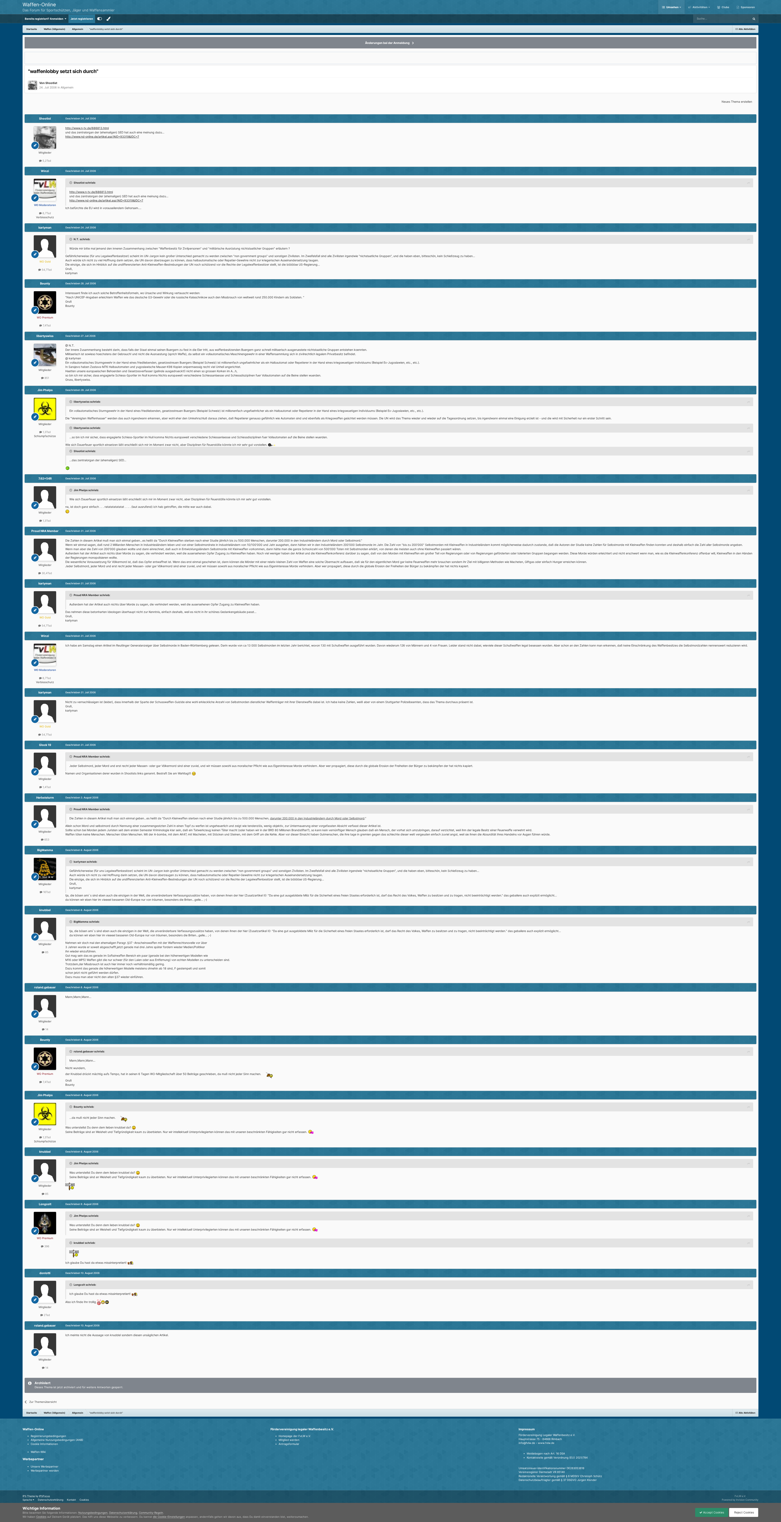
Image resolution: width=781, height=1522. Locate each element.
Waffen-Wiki (38, 1451)
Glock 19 (45, 745)
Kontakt (71, 1499)
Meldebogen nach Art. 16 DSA (546, 1453)
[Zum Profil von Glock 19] (45, 764)
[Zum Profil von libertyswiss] (45, 355)
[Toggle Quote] (71, 182)
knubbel (45, 910)
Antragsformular (289, 1444)
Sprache (28, 1499)
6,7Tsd (46, 213)
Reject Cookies (743, 1512)
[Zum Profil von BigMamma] (45, 869)
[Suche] (754, 18)
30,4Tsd (46, 573)
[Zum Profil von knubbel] (45, 929)
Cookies (84, 1499)
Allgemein (67, 87)
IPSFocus (44, 1496)
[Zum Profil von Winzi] (45, 190)
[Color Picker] (108, 18)
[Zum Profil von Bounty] (45, 302)
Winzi (45, 171)
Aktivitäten (699, 7)
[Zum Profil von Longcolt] (45, 1223)
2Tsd (46, 1315)
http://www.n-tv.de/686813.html (87, 128)
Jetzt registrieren (82, 18)
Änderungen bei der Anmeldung (387, 43)
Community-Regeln (151, 1512)
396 (46, 1246)
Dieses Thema (736, 18)
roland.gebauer (45, 987)
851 (46, 377)
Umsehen (672, 7)
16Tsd (46, 892)
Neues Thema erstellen (737, 101)
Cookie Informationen (44, 1444)
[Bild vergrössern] (271, 444)
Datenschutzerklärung (50, 1499)
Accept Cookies (713, 1512)
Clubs (725, 7)
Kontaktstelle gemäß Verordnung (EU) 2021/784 (557, 1457)
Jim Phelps (45, 390)
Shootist (51, 83)
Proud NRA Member (45, 531)
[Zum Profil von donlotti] (45, 1292)
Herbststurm (45, 797)
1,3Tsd (46, 432)
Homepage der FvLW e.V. (295, 1436)
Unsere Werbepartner (44, 1466)
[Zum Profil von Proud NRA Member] (45, 550)
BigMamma (45, 850)
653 (46, 839)
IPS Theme (29, 1496)
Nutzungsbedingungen (93, 1512)
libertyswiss (44, 336)
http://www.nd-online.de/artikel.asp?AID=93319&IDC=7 (102, 136)
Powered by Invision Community (740, 1499)
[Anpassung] (99, 18)
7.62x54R (45, 478)
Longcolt (45, 1204)
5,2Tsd (46, 160)
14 (46, 1029)
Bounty (45, 283)
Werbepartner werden (45, 1470)
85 (46, 952)
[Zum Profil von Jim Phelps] (45, 409)
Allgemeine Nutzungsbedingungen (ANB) (57, 1439)
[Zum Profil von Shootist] (32, 85)
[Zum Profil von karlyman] (45, 246)
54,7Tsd (46, 269)
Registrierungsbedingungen (48, 1436)
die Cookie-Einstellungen (169, 1516)
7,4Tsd (46, 325)
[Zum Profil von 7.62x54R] (45, 497)
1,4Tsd (46, 787)
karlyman (44, 227)
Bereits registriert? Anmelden (44, 18)
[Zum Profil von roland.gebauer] (45, 1006)
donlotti (44, 1273)
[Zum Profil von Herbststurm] (45, 816)
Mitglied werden (289, 1439)
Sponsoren (747, 7)
